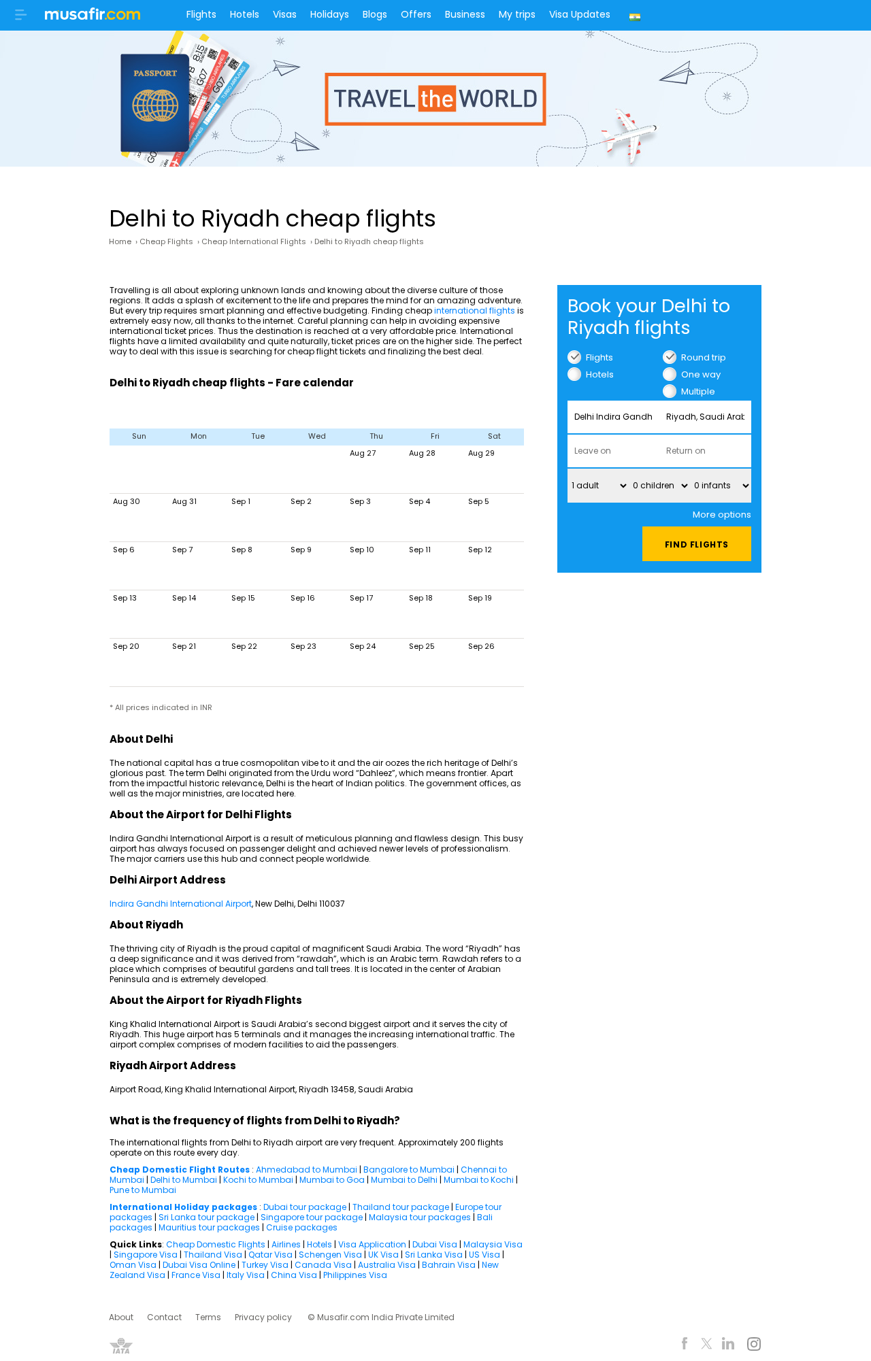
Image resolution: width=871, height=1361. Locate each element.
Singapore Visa (146, 1254)
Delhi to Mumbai (183, 1180)
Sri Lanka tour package (206, 1217)
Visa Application (372, 1244)
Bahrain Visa (449, 1265)
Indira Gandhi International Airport (181, 903)
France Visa (195, 1275)
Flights (201, 14)
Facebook (685, 1345)
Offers (416, 14)
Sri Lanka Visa (434, 1254)
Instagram (753, 1345)
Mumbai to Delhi (404, 1180)
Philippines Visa (355, 1275)
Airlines (286, 1244)
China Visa (294, 1275)
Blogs (375, 14)
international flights (474, 310)
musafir (92, 17)
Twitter (706, 1345)
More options (722, 514)
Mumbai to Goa (332, 1180)
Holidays (329, 14)
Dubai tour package (304, 1207)
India (636, 15)
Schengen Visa (330, 1254)
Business (465, 14)
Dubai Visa (434, 1244)
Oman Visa (133, 1265)
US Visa (484, 1254)
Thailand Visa (213, 1254)
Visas (285, 14)
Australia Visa (387, 1265)
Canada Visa (323, 1265)
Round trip (703, 357)
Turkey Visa (265, 1265)
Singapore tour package (312, 1217)
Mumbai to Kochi (479, 1180)
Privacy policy (263, 1317)
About (121, 1317)
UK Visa (383, 1254)
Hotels (244, 14)
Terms (208, 1317)
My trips (517, 14)
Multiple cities (698, 391)
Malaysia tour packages (420, 1217)
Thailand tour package (400, 1207)
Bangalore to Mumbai (409, 1169)
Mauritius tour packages (209, 1227)
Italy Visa (246, 1275)
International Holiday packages (183, 1207)
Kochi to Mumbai (258, 1180)
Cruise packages (302, 1227)
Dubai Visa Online (199, 1265)
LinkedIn (728, 1345)
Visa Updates (579, 14)
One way (701, 374)
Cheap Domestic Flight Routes (180, 1169)
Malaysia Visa (493, 1244)
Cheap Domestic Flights (215, 1244)
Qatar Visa (270, 1254)
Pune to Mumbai (143, 1190)
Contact (164, 1317)
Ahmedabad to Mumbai (306, 1169)
